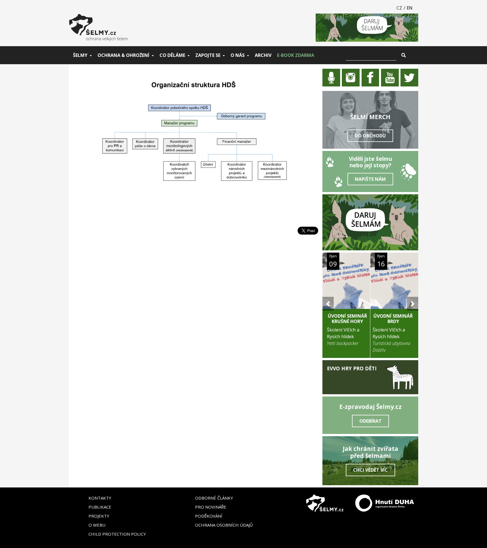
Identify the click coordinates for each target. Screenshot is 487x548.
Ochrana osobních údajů (224, 525)
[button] (328, 304)
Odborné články (214, 498)
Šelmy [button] (80, 55)
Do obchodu (370, 136)
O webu (96, 525)
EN (410, 8)
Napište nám (370, 179)
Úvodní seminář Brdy (393, 318)
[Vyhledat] (403, 55)
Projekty (98, 516)
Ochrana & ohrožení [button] (123, 55)
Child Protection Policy (117, 534)
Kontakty (99, 498)
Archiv (263, 55)
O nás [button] (238, 55)
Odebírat (370, 421)
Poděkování (208, 516)
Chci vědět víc (370, 470)
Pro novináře (210, 507)
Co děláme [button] (172, 55)
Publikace (99, 507)
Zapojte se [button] (207, 55)
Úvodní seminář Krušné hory (347, 318)
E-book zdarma (295, 55)
